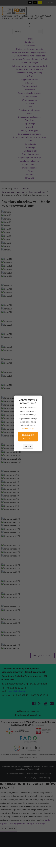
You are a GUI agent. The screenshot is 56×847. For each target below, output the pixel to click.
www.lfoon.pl (28, 429)
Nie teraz (28, 446)
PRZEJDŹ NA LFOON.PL (28, 436)
